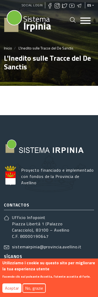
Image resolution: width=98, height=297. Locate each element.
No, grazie (34, 288)
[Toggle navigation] (85, 21)
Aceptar (12, 288)
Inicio (8, 48)
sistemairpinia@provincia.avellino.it (47, 247)
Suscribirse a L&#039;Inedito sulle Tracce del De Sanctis (6, 100)
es (89, 5)
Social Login (32, 5)
